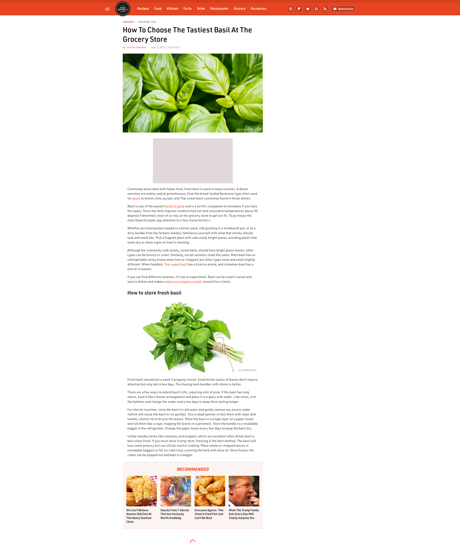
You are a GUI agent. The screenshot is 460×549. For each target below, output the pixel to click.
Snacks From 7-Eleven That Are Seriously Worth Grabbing (174, 514)
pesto (136, 198)
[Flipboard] (299, 9)
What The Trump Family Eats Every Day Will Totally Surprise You (244, 514)
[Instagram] (290, 9)
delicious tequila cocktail (184, 281)
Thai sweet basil (175, 264)
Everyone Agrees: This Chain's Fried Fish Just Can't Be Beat (209, 514)
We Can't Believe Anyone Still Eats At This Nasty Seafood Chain (138, 516)
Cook (158, 8)
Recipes (143, 8)
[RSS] (325, 9)
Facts (187, 8)
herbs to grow (175, 206)
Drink (201, 8)
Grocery (239, 8)
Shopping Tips (147, 22)
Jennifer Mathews (136, 47)
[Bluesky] (308, 9)
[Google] (316, 9)
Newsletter (346, 9)
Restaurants (219, 8)
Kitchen (172, 8)
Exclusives (258, 8)
